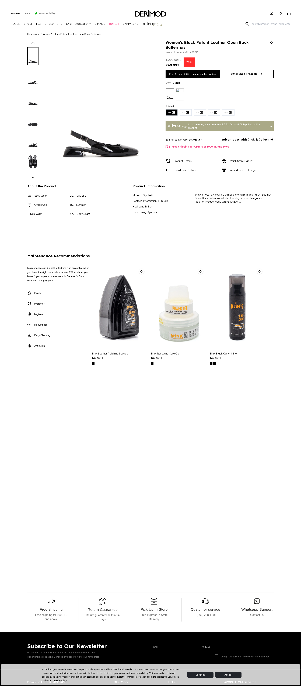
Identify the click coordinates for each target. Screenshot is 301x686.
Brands (100, 23)
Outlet (114, 23)
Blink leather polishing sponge (110, 353)
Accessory (83, 23)
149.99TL (98, 358)
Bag (69, 23)
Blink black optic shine (223, 353)
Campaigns (130, 23)
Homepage (33, 34)
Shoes (28, 23)
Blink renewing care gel (165, 353)
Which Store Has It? (241, 161)
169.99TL (157, 358)
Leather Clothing (49, 23)
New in (15, 23)
